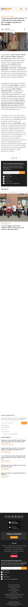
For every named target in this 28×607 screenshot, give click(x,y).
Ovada (6, 477)
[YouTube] (12, 516)
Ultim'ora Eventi (7, 551)
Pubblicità (18, 546)
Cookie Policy (17, 584)
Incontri (6, 16)
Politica (2, 452)
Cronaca (2, 224)
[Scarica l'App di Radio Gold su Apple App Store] (14, 522)
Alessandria (11, 16)
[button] (26, 192)
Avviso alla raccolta (14, 598)
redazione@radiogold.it (18, 604)
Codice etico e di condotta (14, 587)
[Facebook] (6, 516)
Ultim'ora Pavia (7, 549)
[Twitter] (9, 516)
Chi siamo (4, 546)
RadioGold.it (17, 601)
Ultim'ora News (8, 547)
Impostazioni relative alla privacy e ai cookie (14, 597)
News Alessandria (8, 176)
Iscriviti (22, 172)
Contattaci (14, 556)
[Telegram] (19, 516)
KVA (17, 605)
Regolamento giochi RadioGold (14, 590)
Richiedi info (14, 537)
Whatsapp (24, 546)
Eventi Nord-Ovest (8, 181)
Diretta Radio (15, 551)
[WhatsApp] (22, 516)
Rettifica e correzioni (14, 593)
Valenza (6, 469)
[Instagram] (15, 516)
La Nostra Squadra (11, 546)
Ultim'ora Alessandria (18, 547)
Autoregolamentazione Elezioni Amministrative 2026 (14, 594)
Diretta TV (21, 551)
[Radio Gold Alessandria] (6, 9)
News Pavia (7, 179)
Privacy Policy (16, 183)
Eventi (2, 16)
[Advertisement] (14, 248)
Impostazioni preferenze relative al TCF (14, 595)
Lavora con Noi (14, 553)
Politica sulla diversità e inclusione (14, 586)
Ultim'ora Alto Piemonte (18, 549)
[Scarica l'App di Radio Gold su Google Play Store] (14, 527)
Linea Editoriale (14, 589)
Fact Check (14, 591)
